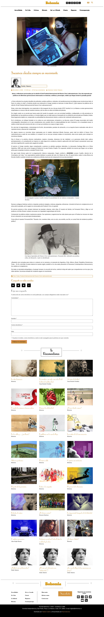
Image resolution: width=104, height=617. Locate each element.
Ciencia (65, 10)
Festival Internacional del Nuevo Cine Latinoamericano (36, 276)
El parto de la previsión (18, 487)
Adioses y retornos (17, 461)
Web (12, 331)
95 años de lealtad (73, 379)
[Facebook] (67, 3)
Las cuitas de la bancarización (77, 434)
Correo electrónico (17, 325)
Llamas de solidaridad (46, 408)
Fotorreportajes (85, 10)
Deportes (73, 10)
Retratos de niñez (16, 513)
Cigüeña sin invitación (74, 461)
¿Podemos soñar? (45, 513)
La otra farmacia (16, 379)
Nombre (14, 318)
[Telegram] (72, 3)
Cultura (36, 10)
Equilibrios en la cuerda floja (48, 434)
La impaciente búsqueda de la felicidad (79, 513)
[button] (92, 2)
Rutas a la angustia (45, 487)
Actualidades (18, 10)
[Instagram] (69, 3)
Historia (44, 10)
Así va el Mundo (55, 10)
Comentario (15, 298)
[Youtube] (77, 3)
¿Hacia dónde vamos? (74, 408)
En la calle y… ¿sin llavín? (20, 434)
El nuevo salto (43, 461)
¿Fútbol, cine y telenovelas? (20, 568)
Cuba (18, 276)
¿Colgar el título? (73, 539)
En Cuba (28, 10)
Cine (14, 276)
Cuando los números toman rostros (22, 408)
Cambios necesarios (17, 539)
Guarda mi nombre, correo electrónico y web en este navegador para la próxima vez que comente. (41, 338)
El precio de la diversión (75, 487)
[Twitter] (75, 3)
